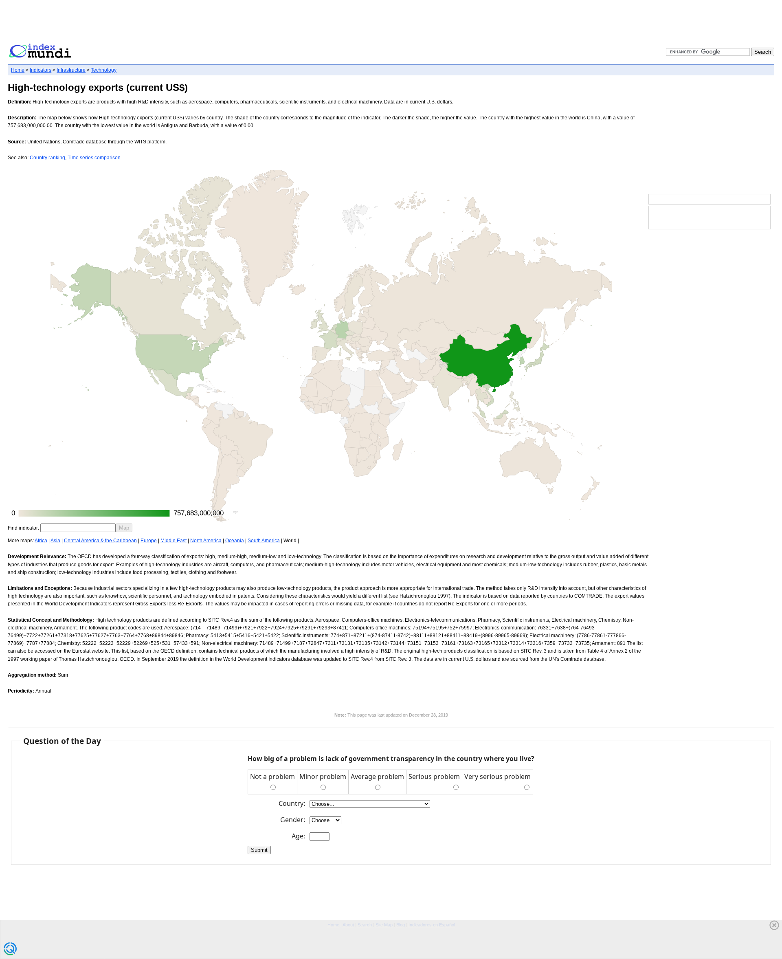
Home (17, 70)
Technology (103, 70)
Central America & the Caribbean (100, 540)
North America (206, 540)
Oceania (234, 540)
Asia (55, 540)
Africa (41, 540)
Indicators (40, 70)
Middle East (173, 540)
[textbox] (78, 527)
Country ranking (47, 158)
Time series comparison (94, 158)
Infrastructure (71, 70)
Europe (149, 540)
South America (264, 540)
